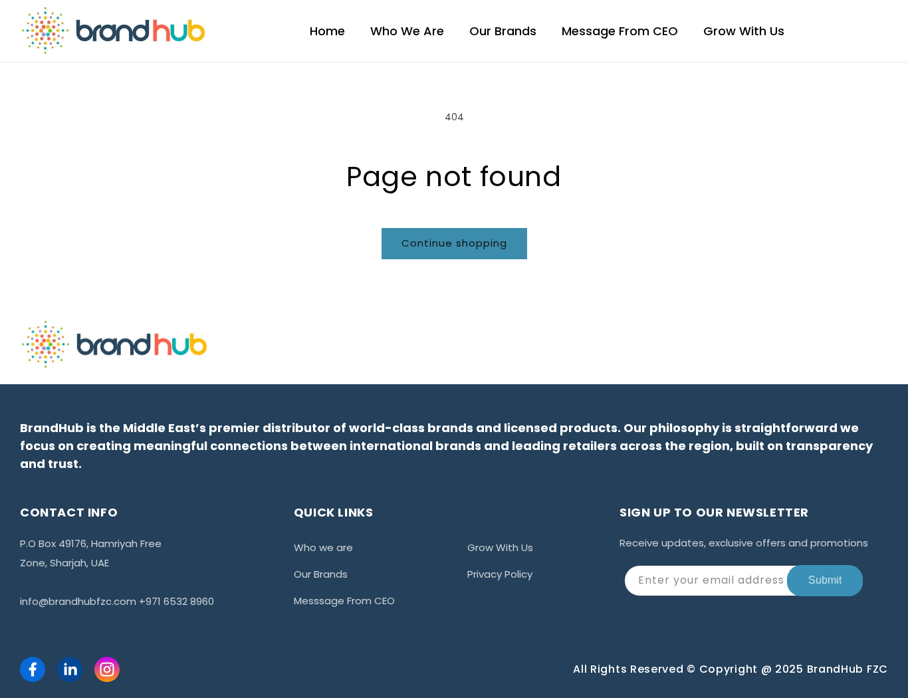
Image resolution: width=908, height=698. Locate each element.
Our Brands (321, 574)
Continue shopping (454, 243)
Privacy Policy (499, 574)
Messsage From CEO (344, 601)
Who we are (323, 547)
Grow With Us (500, 547)
